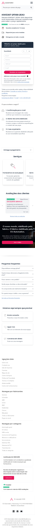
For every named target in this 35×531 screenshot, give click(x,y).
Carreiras (4, 370)
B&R (3, 405)
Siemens (4, 395)
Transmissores (6, 448)
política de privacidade (23, 82)
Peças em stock (6, 418)
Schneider (5, 397)
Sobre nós (5, 362)
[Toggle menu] (31, 2)
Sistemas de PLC (7, 445)
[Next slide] (31, 205)
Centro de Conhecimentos (9, 386)
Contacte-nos (6, 365)
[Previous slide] (4, 205)
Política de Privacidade (8, 378)
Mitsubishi (5, 413)
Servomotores (6, 440)
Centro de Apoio (7, 375)
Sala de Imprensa (7, 368)
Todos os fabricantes (8, 415)
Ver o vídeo (17, 242)
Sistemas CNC (6, 442)
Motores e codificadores (9, 437)
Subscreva (9, 478)
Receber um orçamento (17, 72)
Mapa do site (6, 373)
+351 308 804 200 (25, 98)
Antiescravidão (6, 383)
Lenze (3, 402)
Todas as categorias (7, 450)
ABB (3, 400)
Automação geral (7, 427)
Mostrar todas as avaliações (17, 216)
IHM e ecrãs (5, 432)
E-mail (16, 98)
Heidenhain (5, 408)
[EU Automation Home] (7, 2)
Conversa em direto (7, 98)
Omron (4, 410)
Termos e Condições (8, 380)
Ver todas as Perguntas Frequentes (11, 298)
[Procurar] (31, 8)
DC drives (5, 430)
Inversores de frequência (9, 435)
